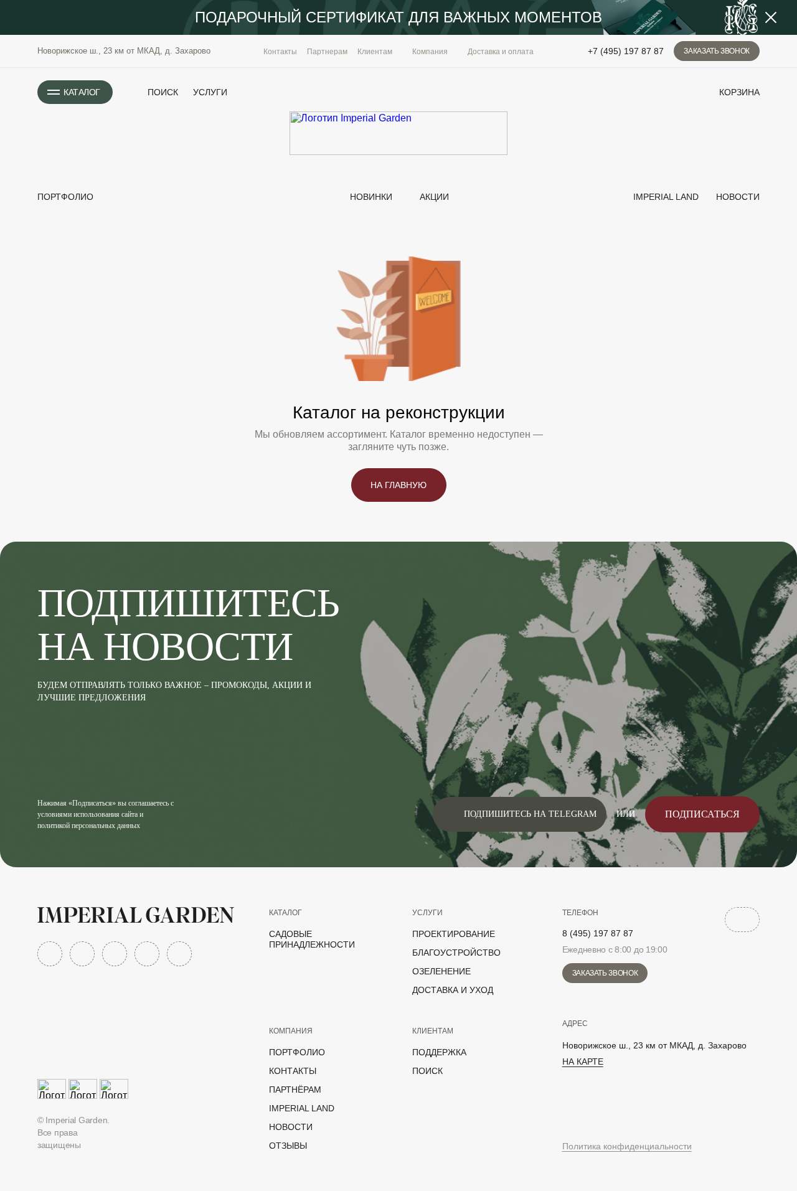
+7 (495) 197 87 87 (626, 51)
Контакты (280, 51)
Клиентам (432, 1031)
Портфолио (65, 197)
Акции (434, 197)
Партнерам (327, 51)
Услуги (210, 92)
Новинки (369, 197)
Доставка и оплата (501, 51)
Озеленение (441, 971)
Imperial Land (665, 197)
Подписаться (702, 814)
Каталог (285, 912)
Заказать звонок (717, 51)
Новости (737, 197)
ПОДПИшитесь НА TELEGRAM (530, 814)
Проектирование (453, 934)
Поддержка (439, 1052)
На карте (582, 1061)
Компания (291, 1031)
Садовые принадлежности (312, 939)
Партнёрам (295, 1089)
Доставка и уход (452, 990)
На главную (398, 485)
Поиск (427, 1071)
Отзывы (288, 1146)
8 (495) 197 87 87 (597, 933)
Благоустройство (456, 953)
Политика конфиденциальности (627, 1146)
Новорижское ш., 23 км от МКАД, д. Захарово (123, 50)
